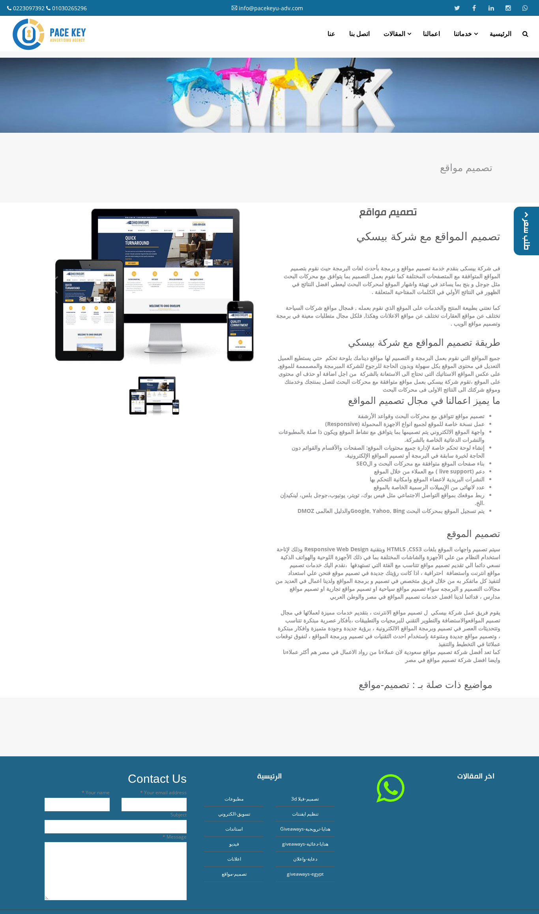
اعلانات (234, 859)
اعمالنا (431, 33)
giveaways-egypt (305, 874)
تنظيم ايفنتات (305, 813)
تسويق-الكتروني (234, 813)
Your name (97, 792)
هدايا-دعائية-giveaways (305, 844)
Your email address (165, 792)
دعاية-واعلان (305, 859)
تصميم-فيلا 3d (305, 798)
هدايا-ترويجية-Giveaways (305, 828)
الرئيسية (500, 33)
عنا (331, 33)
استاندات (234, 828)
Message (176, 836)
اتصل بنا (359, 33)
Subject (178, 814)
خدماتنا (463, 33)
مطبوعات (234, 798)
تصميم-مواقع (234, 874)
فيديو (234, 844)
